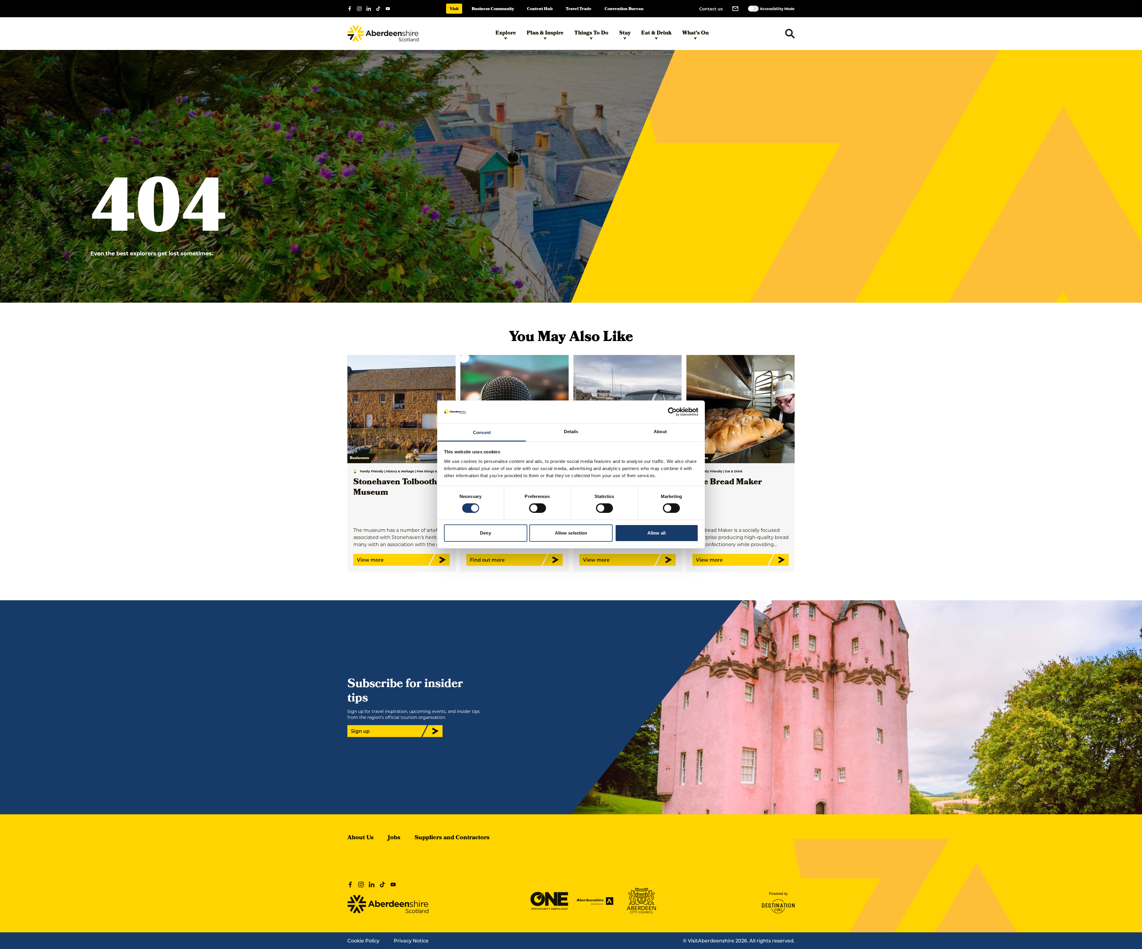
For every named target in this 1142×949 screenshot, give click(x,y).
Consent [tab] (482, 432)
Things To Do (591, 33)
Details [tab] (571, 431)
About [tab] (660, 431)
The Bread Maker (727, 483)
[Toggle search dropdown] (790, 33)
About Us (360, 838)
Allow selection (571, 532)
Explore (505, 33)
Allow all (656, 532)
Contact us (711, 9)
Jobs (394, 838)
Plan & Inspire (545, 33)
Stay (624, 33)
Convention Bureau (624, 9)
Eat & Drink (656, 33)
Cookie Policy (363, 940)
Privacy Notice (411, 940)
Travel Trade (579, 9)
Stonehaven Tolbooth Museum (395, 488)
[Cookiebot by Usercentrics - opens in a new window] (672, 411)
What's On (695, 33)
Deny (485, 532)
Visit (454, 9)
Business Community (493, 9)
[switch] (537, 508)
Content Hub (540, 9)
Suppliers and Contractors (452, 838)
